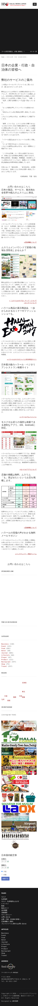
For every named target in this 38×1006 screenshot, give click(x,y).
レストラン (5, 903)
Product (4, 660)
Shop (3, 664)
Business (5, 644)
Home (2, 57)
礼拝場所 (4, 899)
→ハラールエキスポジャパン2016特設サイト (22, 359)
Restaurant (6, 662)
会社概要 (4, 910)
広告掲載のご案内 (7, 921)
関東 (23, 697)
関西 (14, 697)
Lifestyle (5, 655)
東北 (23, 691)
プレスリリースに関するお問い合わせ (13, 924)
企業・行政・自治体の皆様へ (11, 919)
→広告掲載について (30, 242)
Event (3, 646)
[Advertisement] (19, 30)
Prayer (4, 657)
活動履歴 (4, 912)
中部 (20, 696)
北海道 (24, 683)
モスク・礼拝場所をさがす (10, 901)
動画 (2, 906)
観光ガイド (5, 908)
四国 (8, 700)
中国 (5, 696)
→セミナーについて (30, 303)
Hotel (3, 651)
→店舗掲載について (30, 527)
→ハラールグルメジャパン (28, 417)
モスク (3, 897)
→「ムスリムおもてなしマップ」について (23, 301)
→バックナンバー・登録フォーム (26, 554)
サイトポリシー (6, 915)
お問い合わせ (5, 917)
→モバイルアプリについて (28, 469)
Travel (4, 666)
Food (3, 648)
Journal (4, 653)
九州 (2, 699)
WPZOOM (15, 1001)
